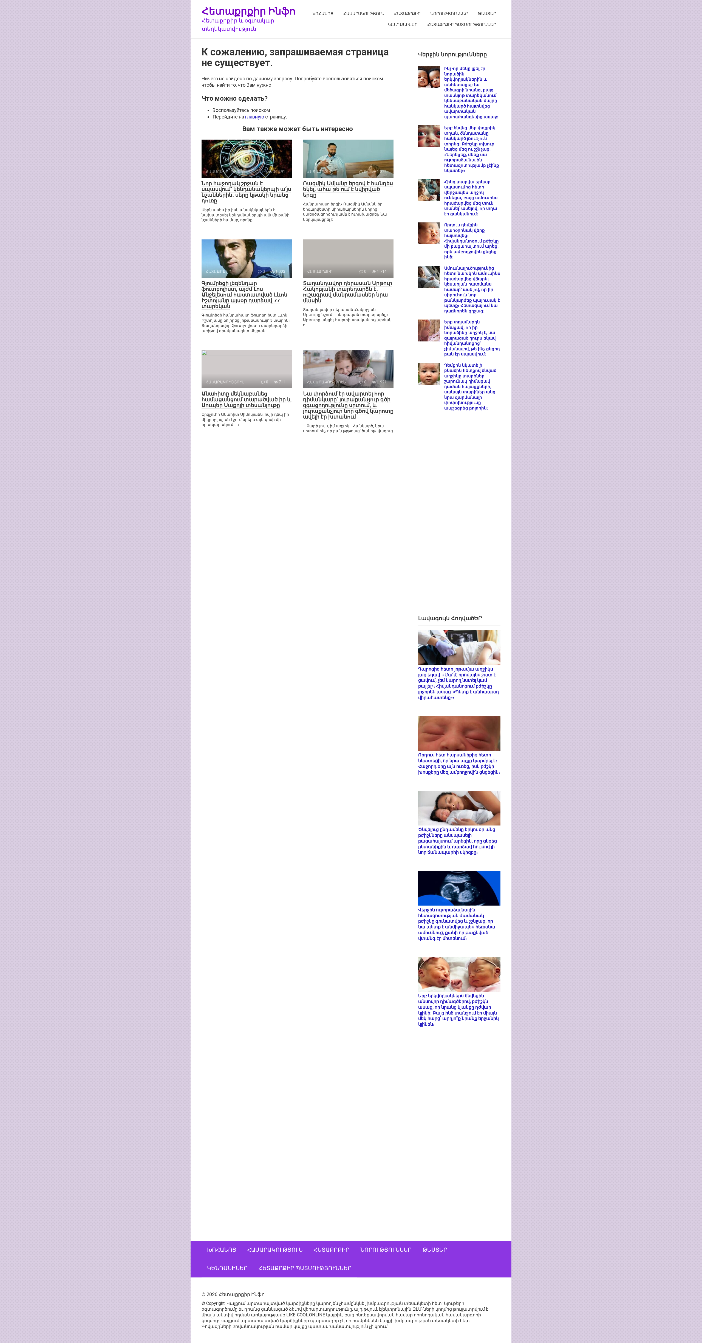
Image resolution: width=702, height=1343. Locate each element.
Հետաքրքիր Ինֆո (249, 11)
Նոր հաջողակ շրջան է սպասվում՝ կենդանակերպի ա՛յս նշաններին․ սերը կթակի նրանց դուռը (246, 192)
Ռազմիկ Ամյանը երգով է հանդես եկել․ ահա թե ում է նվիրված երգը (348, 189)
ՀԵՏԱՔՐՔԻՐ (407, 13)
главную (254, 117)
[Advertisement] (459, 517)
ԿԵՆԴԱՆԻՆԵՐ (402, 24)
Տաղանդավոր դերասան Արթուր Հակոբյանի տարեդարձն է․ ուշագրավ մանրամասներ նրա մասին (347, 292)
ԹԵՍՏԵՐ (487, 13)
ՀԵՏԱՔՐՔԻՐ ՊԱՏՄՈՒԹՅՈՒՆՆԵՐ (461, 24)
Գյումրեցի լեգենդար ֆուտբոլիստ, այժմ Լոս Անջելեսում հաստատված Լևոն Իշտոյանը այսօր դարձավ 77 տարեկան (244, 294)
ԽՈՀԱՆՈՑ (322, 13)
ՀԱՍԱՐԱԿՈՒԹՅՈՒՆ (363, 13)
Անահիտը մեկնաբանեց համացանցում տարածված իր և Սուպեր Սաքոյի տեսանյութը (246, 399)
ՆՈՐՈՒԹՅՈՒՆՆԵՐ (449, 13)
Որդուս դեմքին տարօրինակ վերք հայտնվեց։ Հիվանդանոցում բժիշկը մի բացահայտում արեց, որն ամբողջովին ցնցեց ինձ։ (471, 240)
